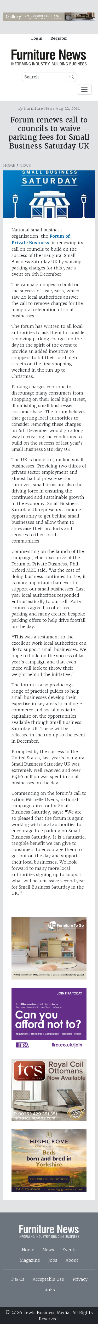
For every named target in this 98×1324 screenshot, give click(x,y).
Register (58, 38)
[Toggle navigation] (84, 89)
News (25, 165)
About (72, 1260)
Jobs (52, 1260)
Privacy (80, 1279)
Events (69, 1249)
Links (49, 1289)
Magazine (30, 1260)
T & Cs (17, 1279)
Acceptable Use (48, 1279)
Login (36, 38)
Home (9, 165)
